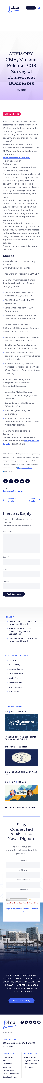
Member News (15, 682)
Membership (8, 1070)
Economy (13, 660)
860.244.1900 (8, 1046)
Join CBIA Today (21, 1000)
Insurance (7, 1067)
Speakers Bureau (10, 1077)
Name (6, 557)
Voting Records (30, 1064)
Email (5, 569)
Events (6, 1060)
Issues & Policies (16, 669)
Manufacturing (15, 673)
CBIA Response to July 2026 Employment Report (22, 623)
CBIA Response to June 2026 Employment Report (22, 639)
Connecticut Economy (13, 491)
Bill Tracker (29, 1067)
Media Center (15, 678)
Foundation (7, 1064)
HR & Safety (14, 664)
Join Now (30, 8)
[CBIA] (13, 9)
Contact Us (8, 1057)
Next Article (32, 499)
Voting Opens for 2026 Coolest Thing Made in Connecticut (19, 631)
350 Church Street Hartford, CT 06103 (19, 1043)
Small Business (15, 687)
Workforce (13, 691)
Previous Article (11, 499)
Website (6, 581)
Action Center (30, 1057)
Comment (7, 532)
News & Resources (11, 1073)
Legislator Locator (31, 1060)
